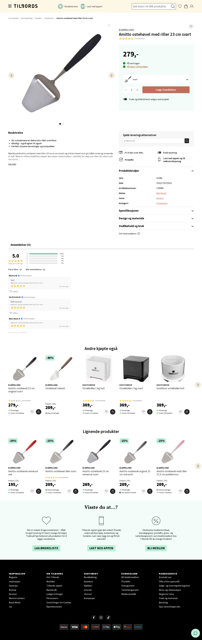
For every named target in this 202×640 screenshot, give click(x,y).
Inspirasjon (14, 581)
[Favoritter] (32, 411)
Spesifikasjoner (129, 210)
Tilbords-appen (54, 585)
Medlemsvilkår (128, 594)
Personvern (52, 598)
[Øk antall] (137, 90)
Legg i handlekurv (166, 89)
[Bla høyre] (112, 75)
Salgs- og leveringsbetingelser (174, 585)
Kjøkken (88, 585)
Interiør (88, 589)
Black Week (14, 602)
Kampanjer (89, 598)
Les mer (12, 164)
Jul (10, 606)
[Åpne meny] (10, 6)
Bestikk (38, 18)
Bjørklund (126, 30)
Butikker (50, 581)
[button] (191, 26)
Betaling (163, 602)
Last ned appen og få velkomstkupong (174, 160)
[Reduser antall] (126, 90)
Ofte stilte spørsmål (169, 581)
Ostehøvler (49, 18)
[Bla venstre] (11, 75)
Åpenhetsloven (54, 606)
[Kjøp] (38, 411)
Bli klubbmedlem (130, 577)
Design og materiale (131, 218)
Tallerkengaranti (130, 589)
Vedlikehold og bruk (131, 226)
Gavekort (88, 581)
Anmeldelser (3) (21, 245)
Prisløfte (129, 159)
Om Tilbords (52, 577)
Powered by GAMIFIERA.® (18, 332)
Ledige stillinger (54, 594)
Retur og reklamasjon (170, 589)
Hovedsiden (13, 18)
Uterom (88, 594)
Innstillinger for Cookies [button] (58, 602)
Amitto (160, 198)
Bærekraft (51, 589)
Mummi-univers (17, 598)
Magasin (13, 577)
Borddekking (26, 18)
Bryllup (12, 589)
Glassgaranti (127, 585)
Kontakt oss (165, 577)
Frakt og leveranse (168, 598)
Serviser (13, 594)
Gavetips (13, 585)
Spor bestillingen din (169, 606)
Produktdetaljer (129, 170)
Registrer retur (166, 594)
